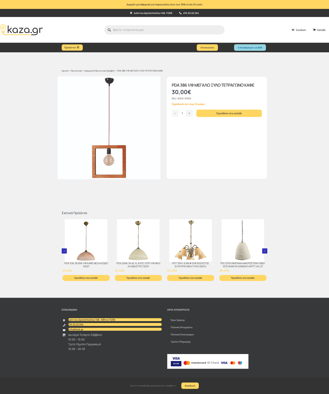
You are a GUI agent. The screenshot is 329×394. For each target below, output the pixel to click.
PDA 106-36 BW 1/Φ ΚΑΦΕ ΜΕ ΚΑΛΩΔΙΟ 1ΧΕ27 (86, 265)
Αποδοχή (190, 385)
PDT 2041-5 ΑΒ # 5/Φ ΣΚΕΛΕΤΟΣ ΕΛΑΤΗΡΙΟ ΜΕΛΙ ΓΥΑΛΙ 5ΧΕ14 (190, 265)
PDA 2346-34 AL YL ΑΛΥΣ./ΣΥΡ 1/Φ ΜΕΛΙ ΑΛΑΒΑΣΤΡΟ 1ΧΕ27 (138, 265)
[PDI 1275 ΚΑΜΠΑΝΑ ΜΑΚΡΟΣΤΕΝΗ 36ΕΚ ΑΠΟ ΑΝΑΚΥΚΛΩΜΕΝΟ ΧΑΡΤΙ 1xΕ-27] (242, 240)
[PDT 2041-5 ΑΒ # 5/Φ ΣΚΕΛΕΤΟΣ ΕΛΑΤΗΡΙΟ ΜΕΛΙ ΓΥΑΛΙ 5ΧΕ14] (190, 240)
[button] (64, 251)
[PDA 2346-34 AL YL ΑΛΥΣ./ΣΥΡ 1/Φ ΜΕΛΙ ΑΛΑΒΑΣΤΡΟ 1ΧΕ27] (138, 240)
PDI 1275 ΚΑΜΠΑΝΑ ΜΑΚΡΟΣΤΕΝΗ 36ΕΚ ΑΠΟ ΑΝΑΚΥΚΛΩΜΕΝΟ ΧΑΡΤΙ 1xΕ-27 (243, 265)
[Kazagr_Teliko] (21, 18)
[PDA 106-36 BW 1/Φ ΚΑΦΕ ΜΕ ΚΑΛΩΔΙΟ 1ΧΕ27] (86, 240)
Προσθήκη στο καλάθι (229, 113)
